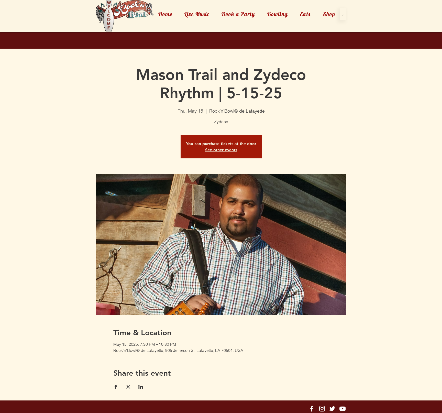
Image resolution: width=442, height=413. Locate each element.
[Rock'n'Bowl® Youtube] (342, 408)
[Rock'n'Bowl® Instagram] (322, 408)
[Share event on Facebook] (115, 387)
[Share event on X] (128, 387)
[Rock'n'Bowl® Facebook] (312, 408)
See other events (221, 149)
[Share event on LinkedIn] (140, 387)
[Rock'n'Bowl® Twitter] (332, 408)
